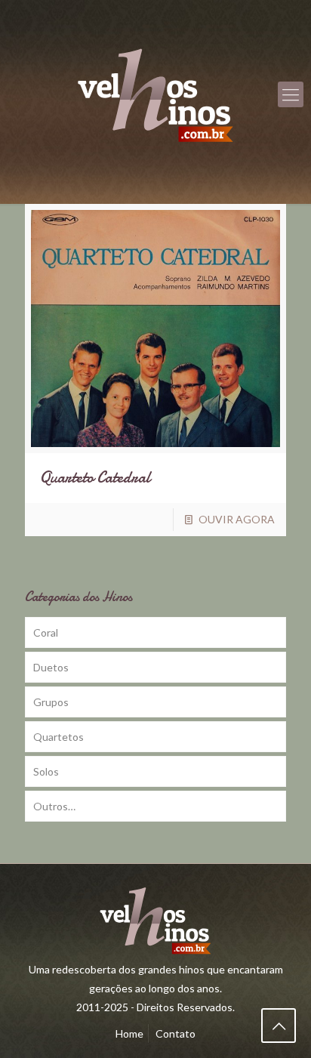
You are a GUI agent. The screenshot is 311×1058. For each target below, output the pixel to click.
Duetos (51, 667)
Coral (45, 632)
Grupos (51, 702)
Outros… (54, 806)
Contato (176, 1033)
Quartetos (58, 736)
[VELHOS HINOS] (155, 94)
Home (129, 1033)
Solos (46, 771)
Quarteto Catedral (95, 478)
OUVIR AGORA (237, 519)
